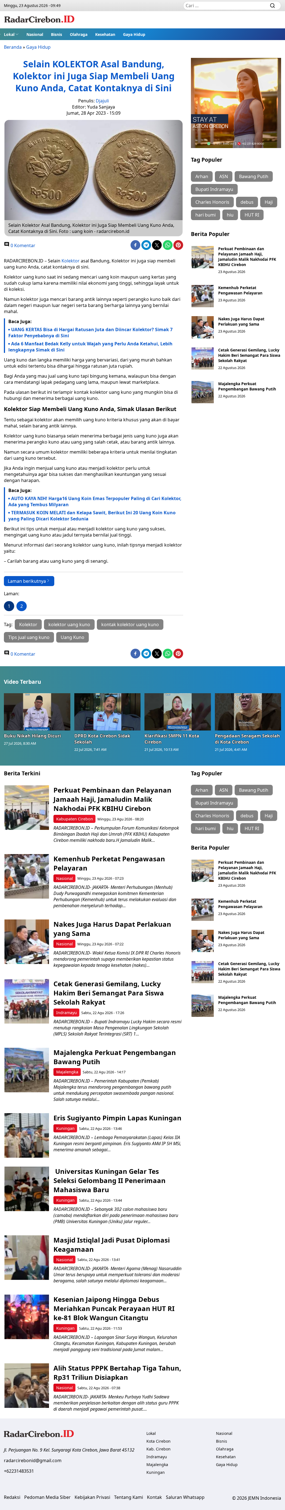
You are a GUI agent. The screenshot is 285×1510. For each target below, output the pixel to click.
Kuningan (65, 1128)
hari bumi (205, 215)
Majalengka (67, 1071)
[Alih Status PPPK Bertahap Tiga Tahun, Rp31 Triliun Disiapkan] (26, 1385)
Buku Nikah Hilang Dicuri (32, 736)
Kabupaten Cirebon (74, 819)
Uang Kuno (72, 637)
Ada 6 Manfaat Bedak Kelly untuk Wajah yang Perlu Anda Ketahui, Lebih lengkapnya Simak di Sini (90, 347)
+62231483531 (19, 1471)
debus (247, 202)
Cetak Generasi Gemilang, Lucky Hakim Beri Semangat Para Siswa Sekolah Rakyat (249, 355)
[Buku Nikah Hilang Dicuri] (37, 712)
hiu (230, 215)
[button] (11, 34)
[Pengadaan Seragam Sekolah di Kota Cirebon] (248, 712)
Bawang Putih (253, 176)
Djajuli (102, 101)
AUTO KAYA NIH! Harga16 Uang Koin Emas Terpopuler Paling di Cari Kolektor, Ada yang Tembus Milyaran (94, 501)
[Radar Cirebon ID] (39, 20)
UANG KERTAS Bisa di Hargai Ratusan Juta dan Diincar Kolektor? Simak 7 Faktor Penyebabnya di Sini (90, 332)
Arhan (201, 176)
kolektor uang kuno (69, 624)
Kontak (154, 1497)
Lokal (9, 34)
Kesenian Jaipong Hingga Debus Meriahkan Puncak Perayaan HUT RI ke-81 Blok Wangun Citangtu (114, 1308)
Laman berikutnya (27, 581)
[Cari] (272, 5)
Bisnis (56, 34)
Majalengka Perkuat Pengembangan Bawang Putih (247, 386)
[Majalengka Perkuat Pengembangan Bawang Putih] (202, 392)
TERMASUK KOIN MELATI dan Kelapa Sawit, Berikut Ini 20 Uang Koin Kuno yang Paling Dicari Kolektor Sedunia (92, 516)
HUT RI (252, 215)
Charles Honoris (212, 202)
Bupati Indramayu (214, 189)
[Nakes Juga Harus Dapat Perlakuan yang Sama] (202, 327)
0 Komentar (22, 245)
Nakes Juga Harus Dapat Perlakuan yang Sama (241, 321)
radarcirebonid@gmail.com (33, 1460)
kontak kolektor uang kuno (130, 624)
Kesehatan (105, 34)
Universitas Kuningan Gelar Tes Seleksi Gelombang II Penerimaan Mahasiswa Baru (109, 1180)
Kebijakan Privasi (92, 1497)
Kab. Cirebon (158, 1449)
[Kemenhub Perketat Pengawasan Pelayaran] (202, 296)
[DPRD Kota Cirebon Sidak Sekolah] (107, 712)
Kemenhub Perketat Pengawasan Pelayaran (240, 290)
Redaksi (12, 1497)
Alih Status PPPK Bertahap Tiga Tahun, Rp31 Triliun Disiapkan (117, 1372)
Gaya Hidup (134, 34)
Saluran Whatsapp (185, 1497)
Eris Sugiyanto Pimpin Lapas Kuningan (117, 1117)
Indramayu (66, 1012)
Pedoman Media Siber (47, 1497)
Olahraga (78, 34)
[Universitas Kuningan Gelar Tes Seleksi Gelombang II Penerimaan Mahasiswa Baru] (26, 1189)
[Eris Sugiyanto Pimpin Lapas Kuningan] (26, 1135)
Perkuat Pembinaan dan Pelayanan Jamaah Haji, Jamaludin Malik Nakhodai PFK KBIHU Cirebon (247, 256)
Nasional (34, 34)
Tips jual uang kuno (29, 637)
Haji (269, 202)
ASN (223, 176)
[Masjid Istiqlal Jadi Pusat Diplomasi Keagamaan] (26, 1257)
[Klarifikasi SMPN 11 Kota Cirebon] (177, 712)
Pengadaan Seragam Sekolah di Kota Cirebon (247, 739)
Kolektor (71, 261)
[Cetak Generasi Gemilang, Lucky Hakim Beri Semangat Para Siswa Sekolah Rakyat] (202, 358)
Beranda (13, 47)
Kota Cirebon (158, 1441)
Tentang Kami (128, 1497)
